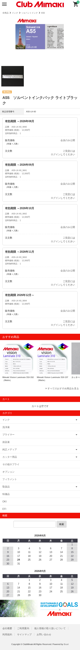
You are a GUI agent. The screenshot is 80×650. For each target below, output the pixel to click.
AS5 (43, 13)
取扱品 (6, 486)
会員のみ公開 (67, 140)
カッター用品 (9, 457)
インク (15, 13)
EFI (4, 509)
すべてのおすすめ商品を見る (63, 388)
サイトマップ (24, 634)
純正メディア (9, 449)
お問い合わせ (44, 634)
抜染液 (6, 442)
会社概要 (7, 628)
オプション (8, 471)
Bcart (66, 644)
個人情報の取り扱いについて (50, 628)
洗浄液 (6, 427)
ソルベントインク (29, 13)
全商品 (5, 13)
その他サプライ (10, 464)
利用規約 (7, 634)
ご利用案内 (23, 628)
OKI (4, 501)
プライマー (8, 434)
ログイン (55, 154)
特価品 (6, 494)
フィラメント (9, 479)
